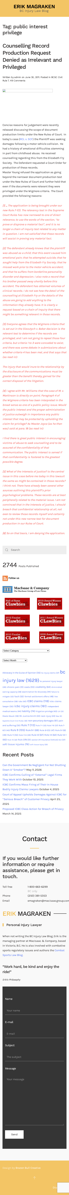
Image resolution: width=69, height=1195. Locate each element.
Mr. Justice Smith (29, 716)
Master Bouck (11, 716)
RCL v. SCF (26, 139)
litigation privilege (46, 711)
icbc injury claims (30, 706)
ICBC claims (38, 701)
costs (29, 687)
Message (10, 1068)
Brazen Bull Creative (28, 1167)
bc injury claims (50, 673)
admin (17, 77)
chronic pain (15, 687)
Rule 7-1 (41, 725)
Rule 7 (28, 725)
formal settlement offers (39, 696)
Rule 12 (37, 735)
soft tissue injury (39, 744)
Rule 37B (24, 739)
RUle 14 (50, 735)
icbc (22, 701)
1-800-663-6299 (38, 886)
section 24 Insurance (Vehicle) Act (48, 740)
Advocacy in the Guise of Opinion (22, 672)
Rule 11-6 (25, 735)
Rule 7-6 (52, 725)
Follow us (13, 578)
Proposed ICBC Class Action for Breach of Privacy (33, 809)
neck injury (48, 716)
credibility (43, 687)
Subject (10, 1045)
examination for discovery (36, 692)
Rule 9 (18, 730)
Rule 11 (12, 735)
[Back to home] (34, 8)
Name (9, 998)
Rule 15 (12, 740)
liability (28, 711)
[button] (34, 1177)
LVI (61, 711)
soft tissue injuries (16, 744)
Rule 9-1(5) (47, 730)
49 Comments (17, 80)
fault (19, 696)
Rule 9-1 (32, 730)
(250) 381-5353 (37, 895)
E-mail (9, 1022)
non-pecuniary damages (43, 720)
